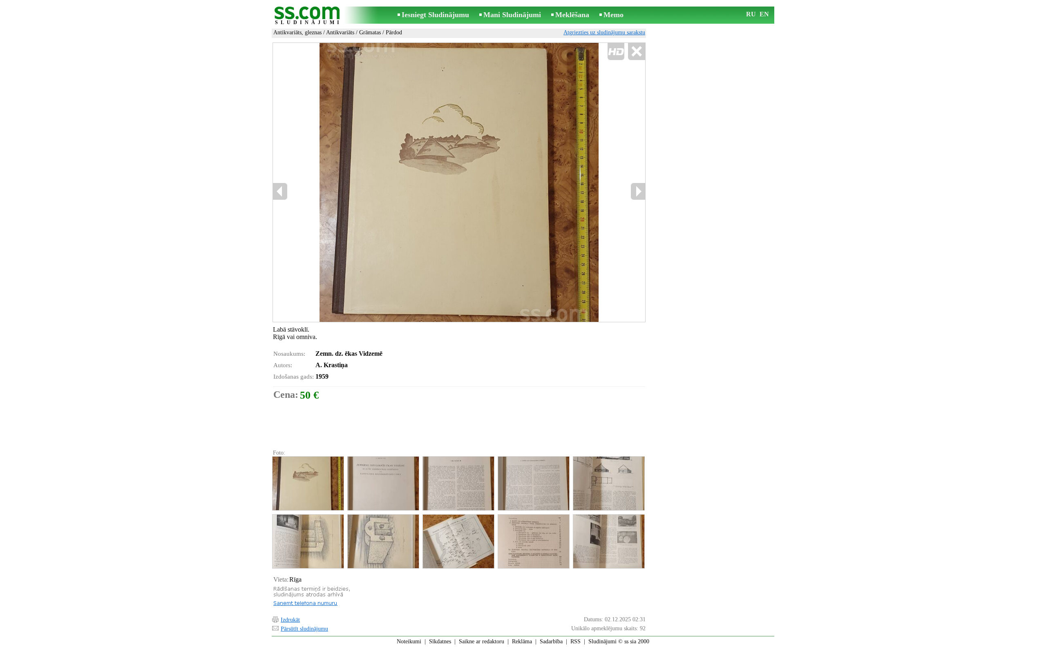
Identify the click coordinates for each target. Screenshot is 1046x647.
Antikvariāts (340, 32)
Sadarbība (551, 641)
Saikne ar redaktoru (481, 641)
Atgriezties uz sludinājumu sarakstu (604, 32)
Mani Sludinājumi (512, 15)
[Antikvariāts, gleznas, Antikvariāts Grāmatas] (307, 483)
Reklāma (522, 641)
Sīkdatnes (440, 641)
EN (764, 14)
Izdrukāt (290, 620)
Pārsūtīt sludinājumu (304, 629)
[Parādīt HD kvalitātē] (459, 182)
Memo (613, 15)
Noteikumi (409, 641)
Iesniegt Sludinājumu (435, 15)
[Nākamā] (637, 191)
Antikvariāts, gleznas (297, 32)
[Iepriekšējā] (352, 182)
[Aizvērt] (636, 51)
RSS (575, 641)
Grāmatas (370, 32)
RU (751, 14)
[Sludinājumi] (308, 15)
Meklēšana (572, 15)
